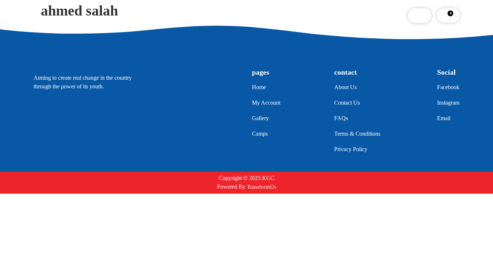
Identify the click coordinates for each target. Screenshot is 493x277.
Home (145, 15)
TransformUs (261, 187)
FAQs (272, 15)
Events (211, 15)
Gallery (243, 15)
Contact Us (307, 15)
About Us (178, 15)
